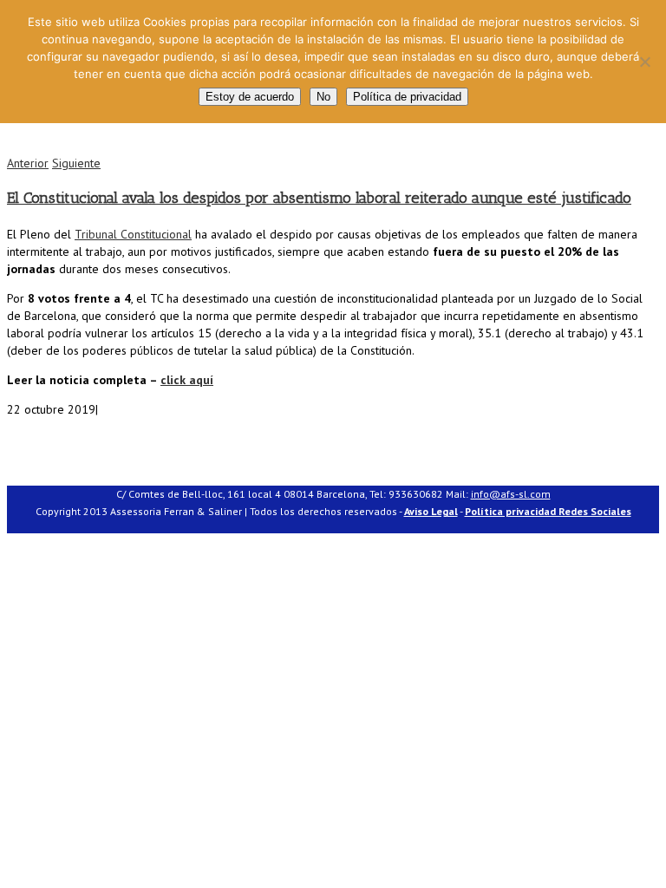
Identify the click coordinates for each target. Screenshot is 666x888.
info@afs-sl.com (511, 493)
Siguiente (76, 163)
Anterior (28, 163)
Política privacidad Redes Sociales (548, 511)
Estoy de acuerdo (250, 96)
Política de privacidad (407, 96)
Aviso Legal (431, 511)
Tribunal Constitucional (133, 234)
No (323, 96)
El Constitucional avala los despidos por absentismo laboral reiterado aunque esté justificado (319, 197)
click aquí (186, 380)
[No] (644, 61)
